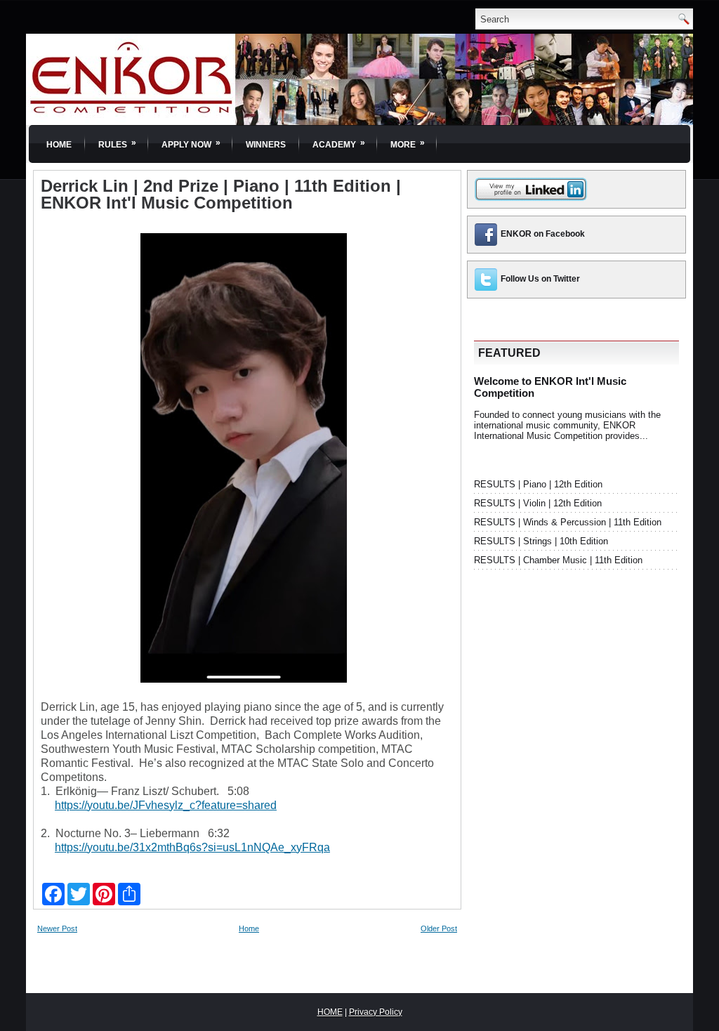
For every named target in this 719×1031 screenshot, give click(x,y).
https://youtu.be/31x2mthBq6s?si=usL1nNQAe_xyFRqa (192, 847)
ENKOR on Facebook (543, 234)
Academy (338, 144)
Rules (117, 144)
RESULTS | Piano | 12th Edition (538, 484)
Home (59, 145)
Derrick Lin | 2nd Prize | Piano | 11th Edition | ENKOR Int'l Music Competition (221, 194)
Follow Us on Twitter (540, 279)
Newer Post (57, 928)
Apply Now (190, 144)
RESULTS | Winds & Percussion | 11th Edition (567, 522)
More (407, 144)
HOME (330, 1012)
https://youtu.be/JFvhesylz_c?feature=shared (166, 805)
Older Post (439, 928)
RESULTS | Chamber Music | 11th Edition (558, 560)
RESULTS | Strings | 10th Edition (541, 541)
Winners (266, 145)
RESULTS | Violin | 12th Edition (538, 503)
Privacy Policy (375, 1012)
